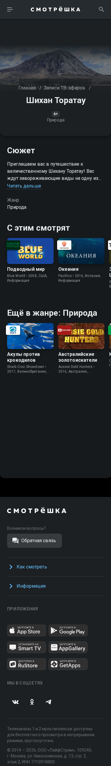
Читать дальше (24, 186)
